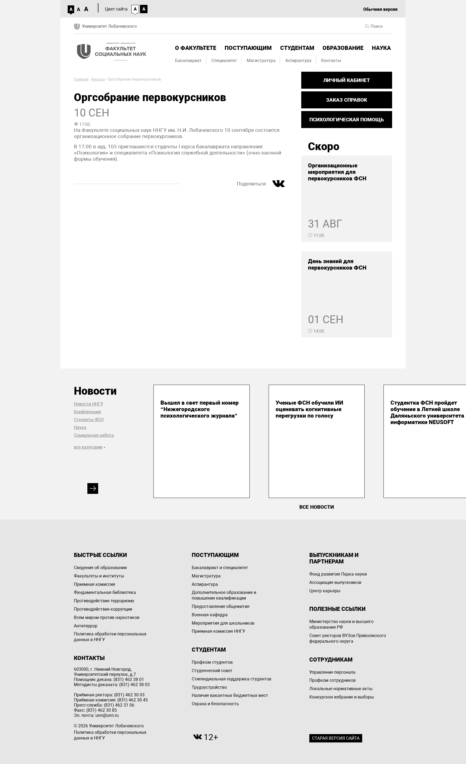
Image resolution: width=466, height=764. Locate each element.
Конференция (87, 411)
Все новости (316, 507)
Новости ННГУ (88, 404)
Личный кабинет (346, 80)
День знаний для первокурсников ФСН (337, 264)
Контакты (331, 60)
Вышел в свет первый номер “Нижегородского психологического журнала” (199, 409)
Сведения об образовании (100, 567)
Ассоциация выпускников (335, 582)
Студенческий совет (212, 670)
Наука (381, 48)
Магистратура (261, 60)
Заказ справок (346, 100)
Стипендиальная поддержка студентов (231, 679)
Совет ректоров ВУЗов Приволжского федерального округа (347, 638)
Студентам (297, 48)
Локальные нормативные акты (340, 688)
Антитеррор (85, 625)
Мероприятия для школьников (223, 623)
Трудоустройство (209, 687)
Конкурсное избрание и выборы (341, 697)
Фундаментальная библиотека (105, 592)
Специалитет (224, 60)
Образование (343, 48)
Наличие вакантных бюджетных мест (230, 695)
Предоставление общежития (220, 606)
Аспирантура (298, 60)
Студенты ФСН (89, 419)
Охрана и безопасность (215, 703)
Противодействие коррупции (103, 609)
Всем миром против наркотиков (106, 617)
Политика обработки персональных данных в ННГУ (110, 636)
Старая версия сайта (335, 738)
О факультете (195, 48)
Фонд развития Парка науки (338, 574)
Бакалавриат (188, 60)
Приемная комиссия (94, 584)
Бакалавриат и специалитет (220, 567)
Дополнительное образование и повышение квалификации (224, 595)
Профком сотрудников (332, 680)
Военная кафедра (210, 614)
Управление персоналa (332, 672)
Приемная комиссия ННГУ (218, 631)
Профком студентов (212, 662)
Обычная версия (380, 9)
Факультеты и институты (99, 576)
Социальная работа (94, 435)
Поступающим (248, 48)
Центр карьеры (324, 590)
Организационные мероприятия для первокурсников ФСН (337, 172)
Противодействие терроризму (104, 600)
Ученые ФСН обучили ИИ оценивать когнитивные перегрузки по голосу (309, 409)
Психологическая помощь (346, 119)
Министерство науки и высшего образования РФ (341, 624)
